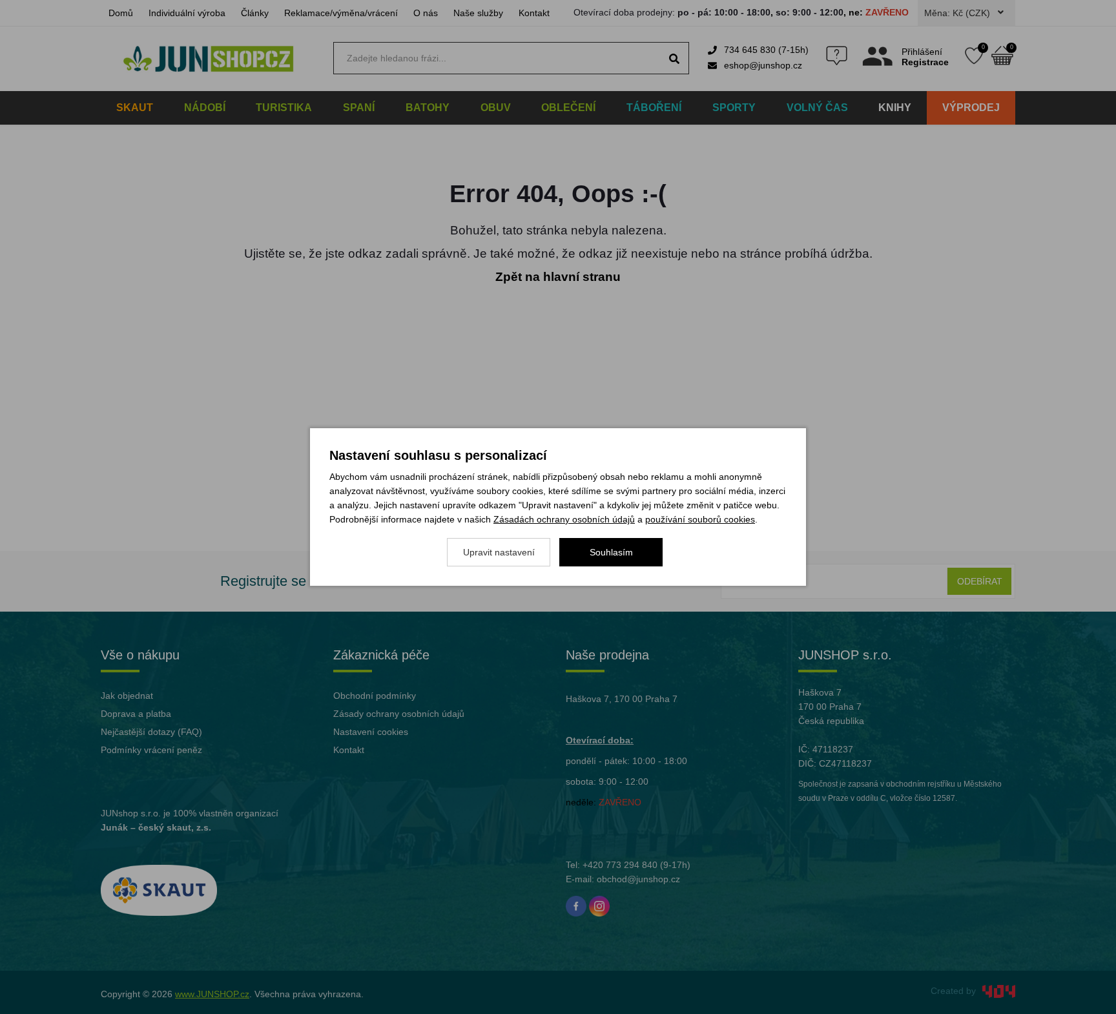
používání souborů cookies (700, 519)
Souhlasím (611, 552)
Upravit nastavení (499, 552)
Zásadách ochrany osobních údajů (564, 519)
